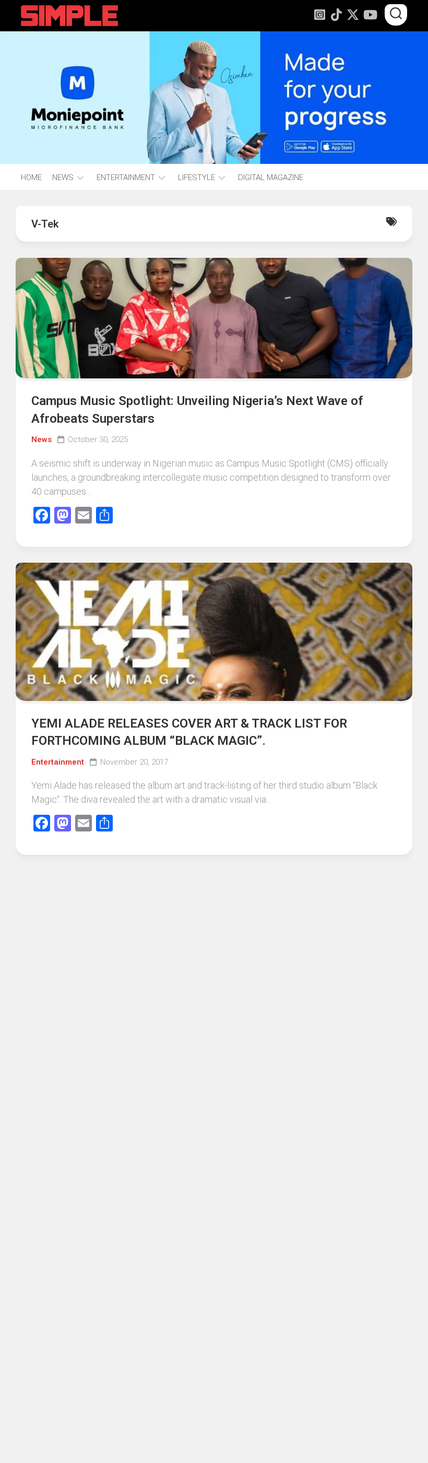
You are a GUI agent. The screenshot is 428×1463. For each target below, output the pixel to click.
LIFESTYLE (196, 177)
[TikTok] (336, 14)
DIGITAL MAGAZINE (270, 177)
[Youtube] (369, 14)
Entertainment (57, 762)
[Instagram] (319, 14)
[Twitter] (353, 14)
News (41, 439)
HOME (31, 177)
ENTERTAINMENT (126, 177)
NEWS (63, 177)
